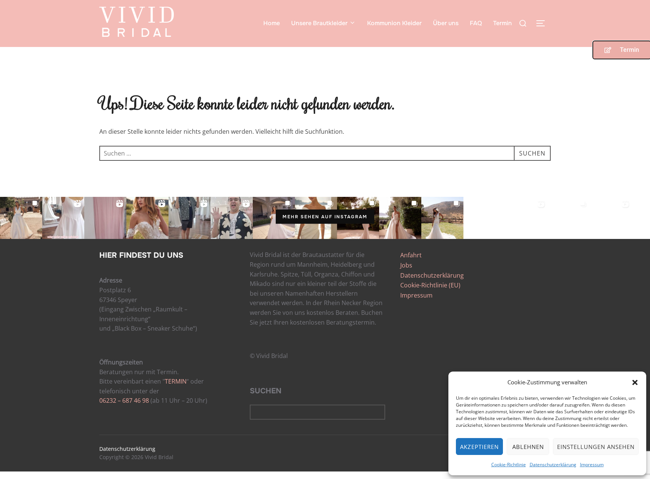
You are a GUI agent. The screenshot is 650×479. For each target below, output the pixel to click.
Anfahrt (411, 255)
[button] (635, 382)
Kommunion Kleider (394, 23)
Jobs (406, 265)
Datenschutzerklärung (553, 464)
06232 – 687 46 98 (124, 400)
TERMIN (176, 381)
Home (271, 23)
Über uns (446, 23)
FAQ (476, 23)
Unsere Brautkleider (319, 23)
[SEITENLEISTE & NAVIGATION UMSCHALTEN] (543, 23)
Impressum (592, 464)
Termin (502, 23)
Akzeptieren (479, 446)
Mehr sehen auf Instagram (325, 217)
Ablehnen (528, 446)
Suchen (265, 391)
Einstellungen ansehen (596, 446)
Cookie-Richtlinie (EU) (430, 285)
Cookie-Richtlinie (508, 464)
